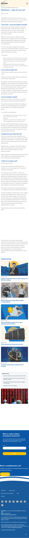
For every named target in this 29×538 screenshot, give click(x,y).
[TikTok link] (25, 501)
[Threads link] (21, 501)
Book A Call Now (5, 474)
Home (2, 7)
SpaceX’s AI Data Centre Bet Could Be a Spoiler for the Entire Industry (14, 379)
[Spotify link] (2, 505)
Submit (14, 453)
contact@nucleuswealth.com (10, 514)
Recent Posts (5, 373)
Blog (5, 7)
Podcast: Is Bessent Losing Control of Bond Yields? (14, 375)
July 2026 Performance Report (10, 385)
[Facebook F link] (2, 501)
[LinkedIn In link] (13, 501)
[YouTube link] (17, 501)
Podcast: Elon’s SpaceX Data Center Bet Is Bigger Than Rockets (14, 382)
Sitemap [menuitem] (3, 496)
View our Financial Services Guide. (15, 527)
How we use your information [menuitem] (7, 493)
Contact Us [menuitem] (3, 490)
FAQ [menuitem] (18, 493)
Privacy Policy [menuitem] (12, 490)
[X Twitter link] (6, 501)
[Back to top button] (26, 534)
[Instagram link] (10, 501)
